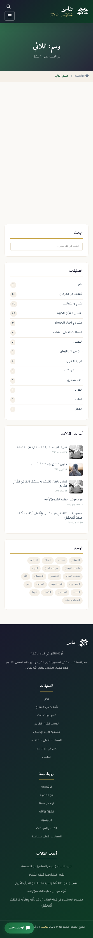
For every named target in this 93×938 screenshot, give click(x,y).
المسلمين (57, 584)
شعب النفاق (72, 576)
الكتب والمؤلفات (46, 828)
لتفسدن (62, 592)
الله (26, 576)
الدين (35, 568)
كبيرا (34, 592)
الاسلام (76, 560)
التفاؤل (40, 584)
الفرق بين (74, 584)
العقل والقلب (72, 600)
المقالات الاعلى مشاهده (47, 332)
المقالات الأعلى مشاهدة (46, 837)
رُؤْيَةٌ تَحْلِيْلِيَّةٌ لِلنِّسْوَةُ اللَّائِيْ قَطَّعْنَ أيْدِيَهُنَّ (56, 163)
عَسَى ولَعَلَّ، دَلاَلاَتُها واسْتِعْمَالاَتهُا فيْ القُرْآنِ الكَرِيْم (46, 883)
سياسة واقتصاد (47, 370)
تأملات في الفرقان (47, 294)
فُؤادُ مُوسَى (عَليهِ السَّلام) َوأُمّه (47, 891)
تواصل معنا (46, 803)
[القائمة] (10, 16)
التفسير (54, 576)
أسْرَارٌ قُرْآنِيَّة (46, 812)
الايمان (34, 560)
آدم (28, 584)
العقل (47, 409)
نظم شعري (47, 380)
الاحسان (39, 576)
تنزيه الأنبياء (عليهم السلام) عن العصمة (46, 866)
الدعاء (76, 592)
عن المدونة (46, 795)
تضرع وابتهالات (47, 304)
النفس (47, 342)
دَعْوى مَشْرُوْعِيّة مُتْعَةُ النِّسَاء (47, 875)
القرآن (47, 560)
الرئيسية (80, 76)
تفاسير (67, 9)
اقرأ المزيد (76, 195)
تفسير (61, 560)
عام (47, 284)
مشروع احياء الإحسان (47, 323)
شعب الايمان (72, 568)
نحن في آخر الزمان (47, 351)
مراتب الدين (51, 568)
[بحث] (8, 7)
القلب (47, 399)
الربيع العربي (47, 361)
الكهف (47, 592)
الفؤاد (47, 390)
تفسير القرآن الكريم (47, 313)
